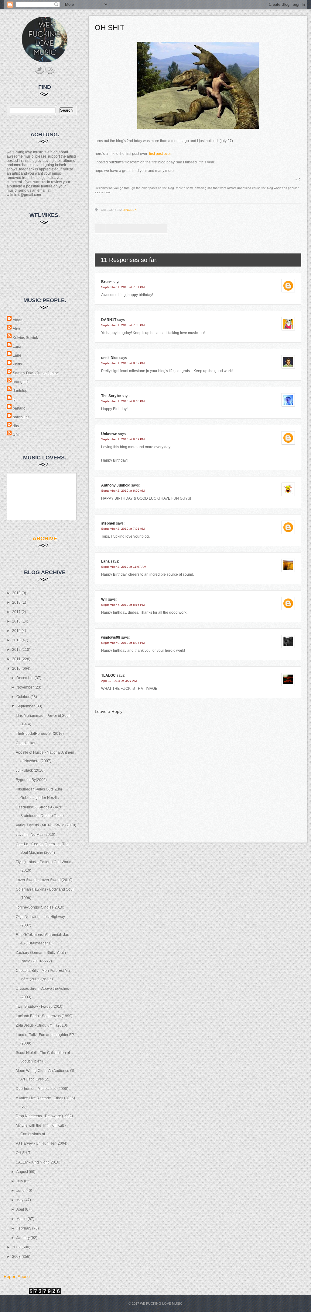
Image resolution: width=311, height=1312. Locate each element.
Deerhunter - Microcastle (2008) (42, 1089)
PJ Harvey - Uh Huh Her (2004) (41, 1143)
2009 (17, 1247)
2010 (17, 668)
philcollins (21, 417)
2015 (17, 621)
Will (104, 599)
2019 (17, 593)
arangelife (21, 382)
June (21, 1190)
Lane (17, 355)
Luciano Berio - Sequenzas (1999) (44, 1016)
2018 (17, 602)
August (22, 1172)
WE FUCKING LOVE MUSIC (161, 1303)
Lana (17, 346)
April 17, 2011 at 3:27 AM (119, 680)
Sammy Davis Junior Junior (35, 373)
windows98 (110, 637)
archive (44, 539)
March (22, 1219)
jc (14, 399)
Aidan (17, 320)
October (23, 697)
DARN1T (108, 320)
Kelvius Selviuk (25, 338)
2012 (17, 649)
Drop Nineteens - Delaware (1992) (44, 1116)
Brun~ (106, 282)
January (23, 1238)
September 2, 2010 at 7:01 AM (123, 528)
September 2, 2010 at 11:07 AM (123, 566)
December (25, 678)
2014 (17, 631)
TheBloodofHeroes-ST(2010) (40, 733)
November (25, 687)
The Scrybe (111, 396)
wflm (16, 435)
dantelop (20, 391)
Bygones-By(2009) (31, 780)
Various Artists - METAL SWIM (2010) (46, 825)
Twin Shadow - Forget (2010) (39, 1006)
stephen (108, 523)
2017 (17, 612)
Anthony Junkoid (115, 485)
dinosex (130, 209)
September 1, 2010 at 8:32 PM (123, 363)
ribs (16, 426)
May (20, 1200)
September (26, 706)
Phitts (17, 364)
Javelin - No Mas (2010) (35, 834)
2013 (17, 640)
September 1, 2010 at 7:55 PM (123, 325)
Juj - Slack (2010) (30, 770)
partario (19, 408)
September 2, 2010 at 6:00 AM (123, 490)
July (20, 1181)
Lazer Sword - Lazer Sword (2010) (44, 880)
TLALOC (108, 675)
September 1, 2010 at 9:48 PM (123, 401)
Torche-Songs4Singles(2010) (40, 907)
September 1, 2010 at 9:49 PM (123, 439)
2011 (17, 659)
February (24, 1228)
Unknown (109, 434)
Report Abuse (17, 1276)
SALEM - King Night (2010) (38, 1162)
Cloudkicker (26, 743)
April (20, 1209)
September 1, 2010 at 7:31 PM (123, 287)
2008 (17, 1256)
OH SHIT (23, 1153)
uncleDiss (109, 358)
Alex (16, 329)
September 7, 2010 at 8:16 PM (123, 604)
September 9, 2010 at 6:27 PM (123, 642)
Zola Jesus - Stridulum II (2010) (41, 1025)
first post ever (160, 154)
